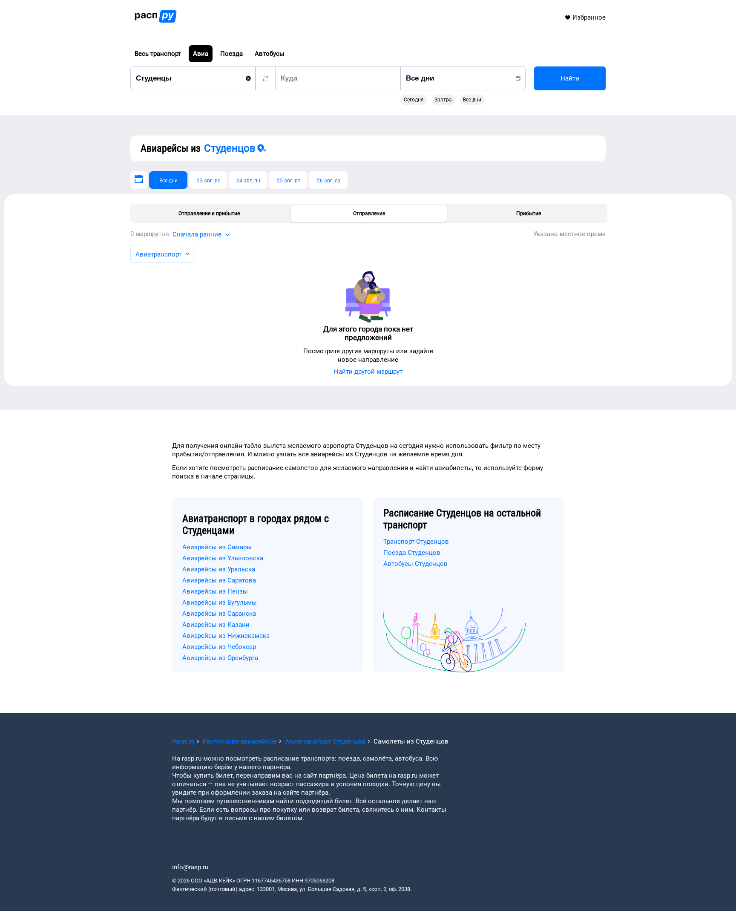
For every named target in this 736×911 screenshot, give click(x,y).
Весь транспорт (158, 54)
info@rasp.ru (190, 867)
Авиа (200, 54)
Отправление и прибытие (209, 213)
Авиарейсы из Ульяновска (222, 558)
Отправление (369, 213)
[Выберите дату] (138, 180)
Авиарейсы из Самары (217, 547)
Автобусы (270, 54)
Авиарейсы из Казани (216, 624)
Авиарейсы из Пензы (215, 591)
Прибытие (528, 213)
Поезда (231, 54)
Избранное (589, 17)
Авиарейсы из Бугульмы (219, 602)
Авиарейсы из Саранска (219, 613)
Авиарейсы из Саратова (219, 580)
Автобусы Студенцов (415, 564)
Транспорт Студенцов (416, 541)
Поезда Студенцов (411, 552)
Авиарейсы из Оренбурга (220, 658)
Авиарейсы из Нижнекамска (226, 636)
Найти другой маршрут (368, 371)
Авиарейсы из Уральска (218, 569)
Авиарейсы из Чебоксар (219, 647)
